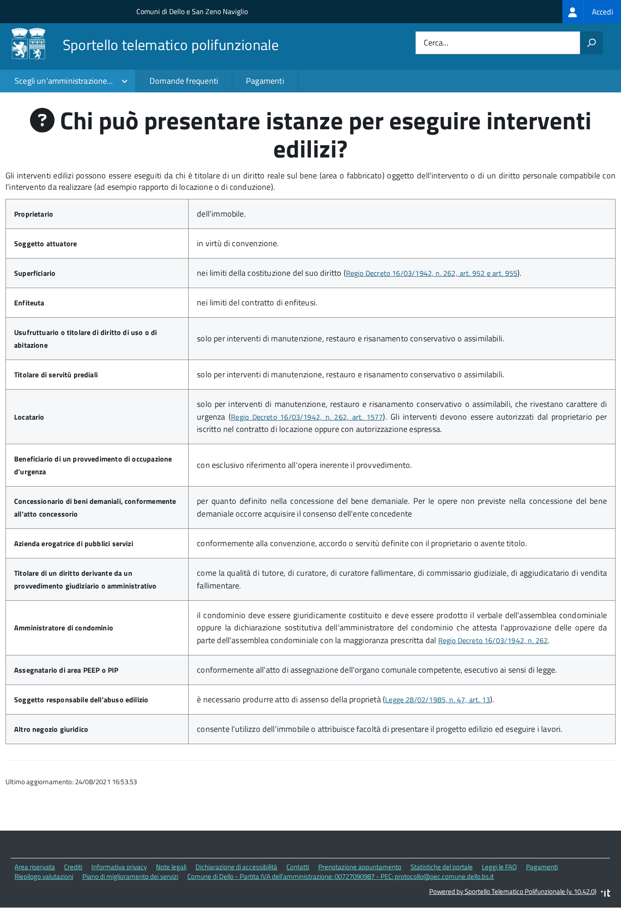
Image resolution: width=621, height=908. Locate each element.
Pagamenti (265, 81)
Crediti (73, 867)
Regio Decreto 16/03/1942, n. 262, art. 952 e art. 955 (432, 273)
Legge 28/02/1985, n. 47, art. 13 (437, 699)
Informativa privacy (119, 867)
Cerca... (436, 43)
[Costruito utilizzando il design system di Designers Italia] (605, 894)
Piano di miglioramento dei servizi (130, 876)
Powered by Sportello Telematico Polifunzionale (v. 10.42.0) (512, 891)
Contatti (297, 867)
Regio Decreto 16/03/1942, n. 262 (493, 640)
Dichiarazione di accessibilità (236, 867)
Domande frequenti (184, 81)
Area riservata (35, 867)
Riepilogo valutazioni (44, 876)
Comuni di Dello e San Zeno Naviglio (192, 11)
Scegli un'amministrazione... (64, 81)
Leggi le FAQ (499, 867)
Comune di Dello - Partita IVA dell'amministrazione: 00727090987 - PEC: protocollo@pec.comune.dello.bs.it (340, 876)
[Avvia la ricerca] (591, 42)
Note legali (171, 867)
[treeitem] (591, 11)
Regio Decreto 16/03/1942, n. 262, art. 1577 (307, 416)
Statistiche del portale (442, 867)
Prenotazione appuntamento (359, 867)
